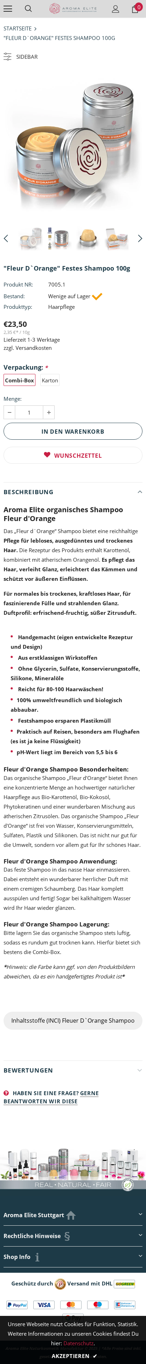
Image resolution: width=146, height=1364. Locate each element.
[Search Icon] (28, 8)
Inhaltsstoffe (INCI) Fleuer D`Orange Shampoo (73, 1020)
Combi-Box (19, 380)
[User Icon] (115, 9)
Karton (50, 380)
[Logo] (73, 8)
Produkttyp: (18, 306)
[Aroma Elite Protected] (60, 1283)
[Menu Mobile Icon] (8, 9)
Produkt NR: (18, 284)
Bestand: (14, 296)
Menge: (13, 398)
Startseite (18, 28)
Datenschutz (78, 1343)
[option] (73, 142)
